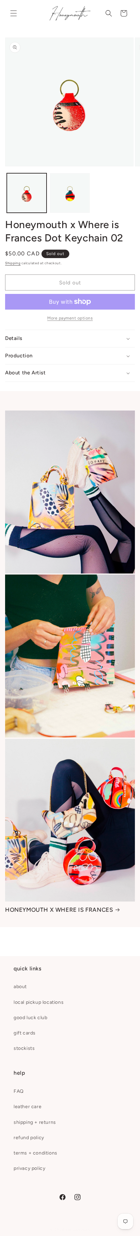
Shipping (13, 263)
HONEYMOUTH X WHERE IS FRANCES (59, 909)
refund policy (29, 1138)
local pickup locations (39, 1002)
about (20, 986)
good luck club (30, 1018)
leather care (27, 1107)
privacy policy (29, 1168)
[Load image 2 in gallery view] (70, 193)
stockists (24, 1048)
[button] (13, 13)
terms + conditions (35, 1153)
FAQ (19, 1091)
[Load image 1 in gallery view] (27, 193)
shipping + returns (35, 1122)
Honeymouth (78, 1230)
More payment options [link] (70, 318)
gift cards (25, 1033)
